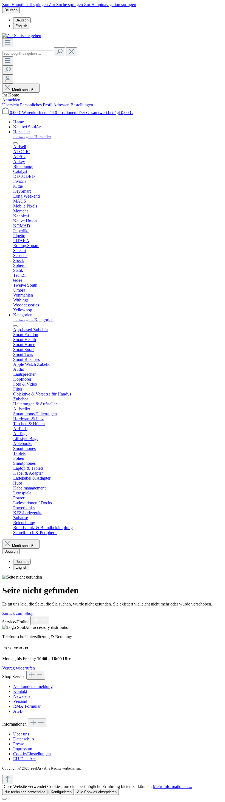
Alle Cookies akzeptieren (97, 792)
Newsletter (22, 696)
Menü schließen (24, 90)
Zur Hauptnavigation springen (110, 4)
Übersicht (11, 105)
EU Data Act (24, 758)
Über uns (21, 734)
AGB (18, 711)
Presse (18, 744)
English (21, 26)
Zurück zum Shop (17, 613)
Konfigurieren (61, 792)
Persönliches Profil (36, 105)
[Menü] (7, 42)
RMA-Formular (27, 706)
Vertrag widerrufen (18, 668)
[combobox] (27, 53)
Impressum (22, 748)
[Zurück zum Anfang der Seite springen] (7, 779)
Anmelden (11, 100)
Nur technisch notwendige (24, 792)
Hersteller (32, 136)
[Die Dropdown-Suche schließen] (71, 51)
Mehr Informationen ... (172, 786)
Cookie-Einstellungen (32, 753)
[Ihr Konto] (7, 79)
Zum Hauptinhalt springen (25, 4)
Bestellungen (82, 105)
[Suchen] (59, 51)
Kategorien (33, 319)
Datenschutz (24, 739)
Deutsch (22, 20)
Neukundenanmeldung (33, 686)
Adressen (62, 105)
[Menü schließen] (15, 143)
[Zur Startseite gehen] (21, 35)
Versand (20, 701)
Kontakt (20, 691)
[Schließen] (4, 799)
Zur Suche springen (66, 4)
